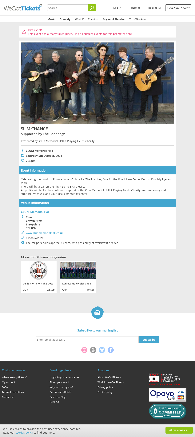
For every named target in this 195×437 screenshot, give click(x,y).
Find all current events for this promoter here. (103, 34)
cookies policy (24, 432)
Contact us (8, 397)
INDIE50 (54, 402)
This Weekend (138, 19)
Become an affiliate (60, 392)
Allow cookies (178, 430)
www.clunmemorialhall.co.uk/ (45, 233)
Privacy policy (105, 387)
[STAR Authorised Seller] (164, 385)
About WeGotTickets (109, 377)
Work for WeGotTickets (111, 382)
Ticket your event (178, 8)
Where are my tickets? (14, 377)
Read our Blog (58, 397)
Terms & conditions (13, 392)
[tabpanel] (38, 276)
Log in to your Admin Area (64, 377)
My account (8, 382)
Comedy (65, 19)
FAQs (5, 387)
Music (51, 19)
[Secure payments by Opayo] (167, 400)
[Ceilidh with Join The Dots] (38, 270)
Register (134, 8)
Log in (117, 8)
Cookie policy (105, 392)
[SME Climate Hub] (167, 418)
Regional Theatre (114, 19)
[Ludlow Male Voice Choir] (78, 270)
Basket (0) (154, 8)
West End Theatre (86, 19)
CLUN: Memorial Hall (35, 212)
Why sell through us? (61, 387)
